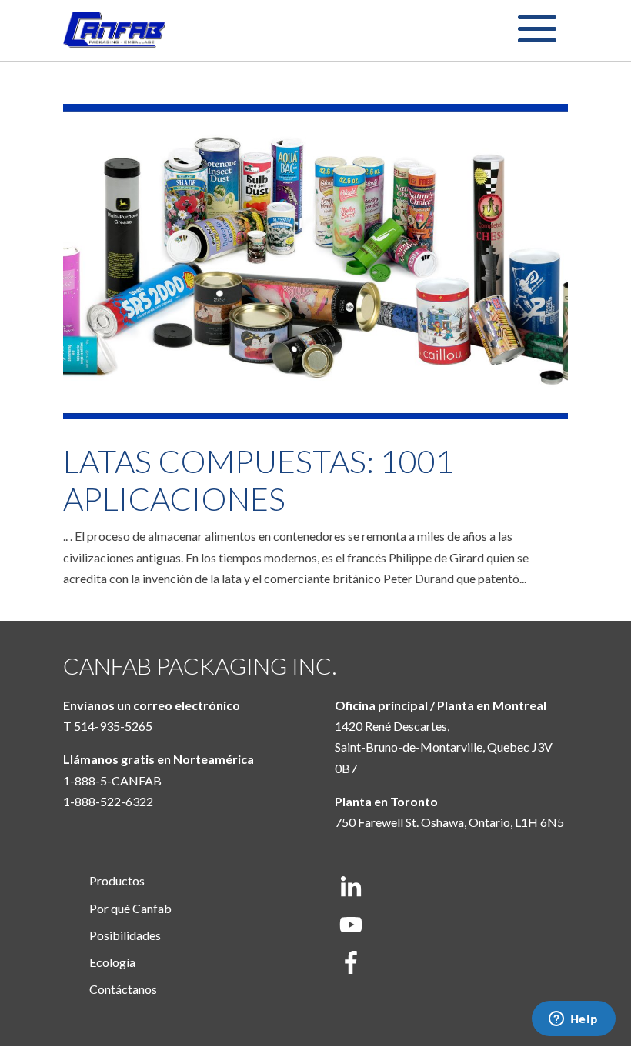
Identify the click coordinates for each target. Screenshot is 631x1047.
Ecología (112, 962)
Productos (117, 880)
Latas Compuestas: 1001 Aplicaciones (258, 480)
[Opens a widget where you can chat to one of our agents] (573, 1020)
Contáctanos (123, 989)
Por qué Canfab (130, 908)
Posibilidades (125, 935)
